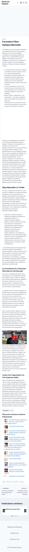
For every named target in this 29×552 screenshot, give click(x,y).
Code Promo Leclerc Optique (16, 476)
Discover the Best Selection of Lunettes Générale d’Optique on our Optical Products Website (15, 453)
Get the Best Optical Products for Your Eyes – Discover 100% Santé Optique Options (15, 421)
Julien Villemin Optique (15, 458)
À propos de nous (14, 539)
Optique (4, 39)
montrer (11, 410)
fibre (4, 481)
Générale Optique (17, 547)
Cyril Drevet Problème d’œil (16, 426)
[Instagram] (26, 3)
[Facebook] (21, 3)
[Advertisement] (14, 21)
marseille (15, 481)
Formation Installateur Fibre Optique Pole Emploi (7, 491)
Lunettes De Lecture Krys (11, 509)
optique (21, 481)
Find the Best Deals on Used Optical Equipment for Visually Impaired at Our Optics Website (14, 439)
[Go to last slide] (4, 510)
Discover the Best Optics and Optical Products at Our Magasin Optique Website (15, 464)
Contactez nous (14, 533)
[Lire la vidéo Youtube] (14, 337)
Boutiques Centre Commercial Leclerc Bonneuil (22, 491)
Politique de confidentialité (14, 527)
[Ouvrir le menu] (18, 3)
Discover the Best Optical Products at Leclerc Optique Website (14, 471)
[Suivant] (25, 510)
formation (9, 481)
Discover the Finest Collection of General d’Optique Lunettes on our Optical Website (15, 432)
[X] (23, 3)
